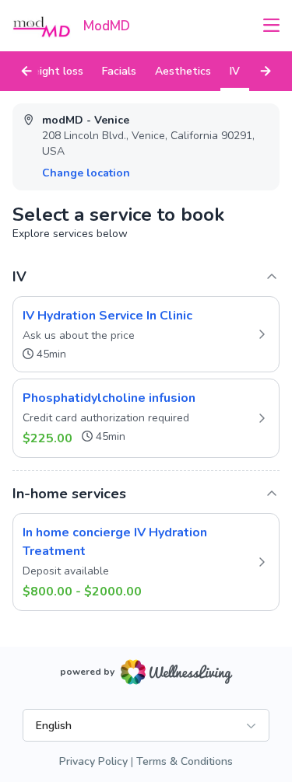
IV (235, 71)
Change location (86, 173)
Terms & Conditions (184, 761)
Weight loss (52, 71)
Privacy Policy (93, 761)
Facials (119, 71)
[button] (146, 334)
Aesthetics (183, 71)
